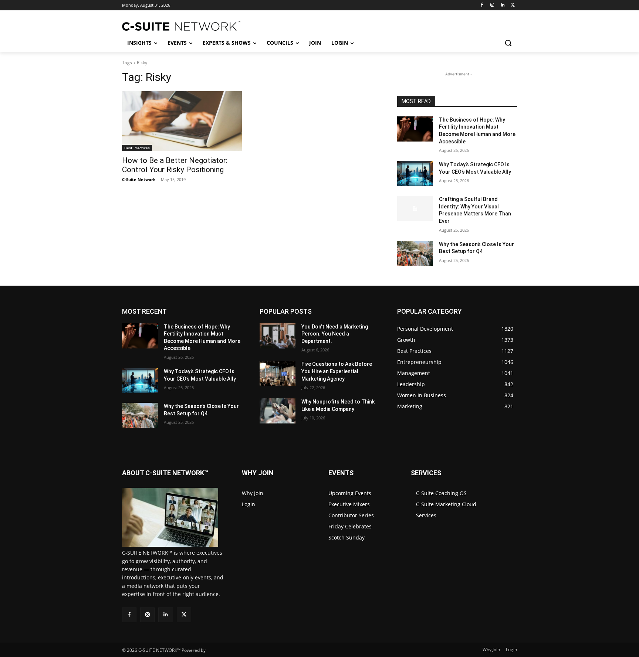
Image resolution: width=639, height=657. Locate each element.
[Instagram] (492, 5)
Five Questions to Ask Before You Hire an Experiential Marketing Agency (336, 371)
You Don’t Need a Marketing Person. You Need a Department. (334, 334)
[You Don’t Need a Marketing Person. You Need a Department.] (277, 335)
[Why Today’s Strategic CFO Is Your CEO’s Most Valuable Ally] (415, 173)
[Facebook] (482, 5)
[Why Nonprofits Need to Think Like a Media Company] (277, 410)
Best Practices (137, 147)
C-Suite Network (139, 179)
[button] (508, 43)
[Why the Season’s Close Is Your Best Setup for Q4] (415, 253)
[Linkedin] (502, 5)
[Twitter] (512, 5)
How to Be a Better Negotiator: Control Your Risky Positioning (174, 165)
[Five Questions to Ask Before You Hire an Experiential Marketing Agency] (277, 373)
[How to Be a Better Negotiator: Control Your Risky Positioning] (182, 121)
